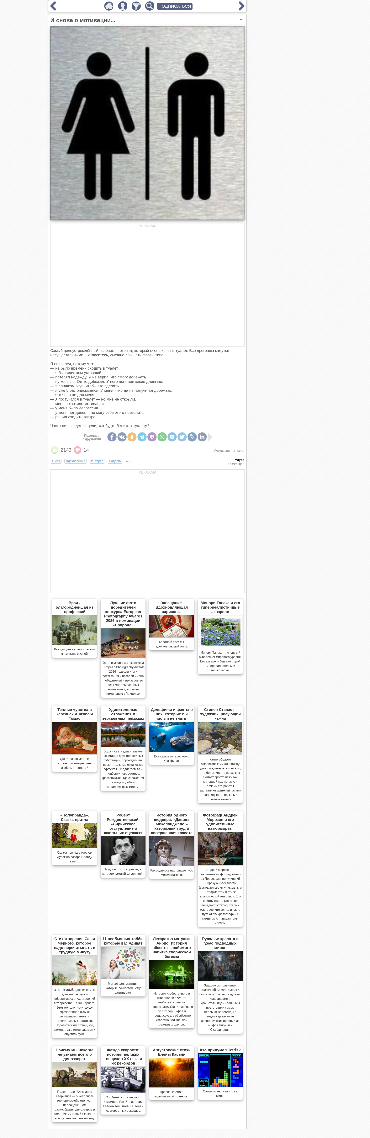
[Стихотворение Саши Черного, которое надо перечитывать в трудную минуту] (75, 984)
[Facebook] (112, 437)
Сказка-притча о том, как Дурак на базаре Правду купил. (74, 857)
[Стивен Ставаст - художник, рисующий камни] (220, 754)
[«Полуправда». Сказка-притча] (75, 847)
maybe (239, 460)
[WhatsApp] (162, 437)
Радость (115, 461)
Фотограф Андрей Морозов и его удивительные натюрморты (220, 822)
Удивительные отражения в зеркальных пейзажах (123, 714)
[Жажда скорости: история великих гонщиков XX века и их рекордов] (123, 1092)
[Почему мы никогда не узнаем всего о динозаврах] (75, 1086)
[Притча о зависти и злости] (53, 9)
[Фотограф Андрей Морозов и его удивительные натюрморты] (220, 864)
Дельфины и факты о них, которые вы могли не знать (172, 714)
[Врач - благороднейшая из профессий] (75, 643)
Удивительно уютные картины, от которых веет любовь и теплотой (74, 763)
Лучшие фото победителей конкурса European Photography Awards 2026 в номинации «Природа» (123, 614)
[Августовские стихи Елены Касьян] (172, 1086)
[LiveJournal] (192, 437)
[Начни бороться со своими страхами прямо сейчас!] (241, 9)
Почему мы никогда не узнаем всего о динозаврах (74, 1054)
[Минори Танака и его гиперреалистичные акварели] (220, 647)
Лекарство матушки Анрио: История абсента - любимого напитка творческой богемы (172, 948)
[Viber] (152, 437)
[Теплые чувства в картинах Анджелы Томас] (75, 753)
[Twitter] (182, 437)
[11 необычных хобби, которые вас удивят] (123, 978)
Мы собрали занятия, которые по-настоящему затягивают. (123, 988)
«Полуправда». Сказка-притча (74, 817)
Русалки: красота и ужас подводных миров (220, 943)
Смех (56, 461)
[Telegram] (142, 437)
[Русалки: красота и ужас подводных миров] (220, 980)
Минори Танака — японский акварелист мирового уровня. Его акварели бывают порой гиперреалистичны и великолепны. (220, 661)
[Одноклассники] (132, 437)
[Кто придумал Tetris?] (220, 1086)
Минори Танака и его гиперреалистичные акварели (220, 607)
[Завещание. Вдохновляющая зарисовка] (172, 636)
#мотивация (222, 450)
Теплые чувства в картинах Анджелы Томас (74, 714)
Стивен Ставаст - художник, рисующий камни (220, 714)
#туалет (238, 450)
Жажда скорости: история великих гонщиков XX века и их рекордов (123, 1056)
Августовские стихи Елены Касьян (172, 1052)
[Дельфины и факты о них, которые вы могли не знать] (172, 751)
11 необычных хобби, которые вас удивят (123, 941)
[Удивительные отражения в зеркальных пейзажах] (123, 746)
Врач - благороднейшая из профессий (74, 607)
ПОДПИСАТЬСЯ (175, 6)
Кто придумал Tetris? (220, 1050)
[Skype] (172, 437)
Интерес (97, 461)
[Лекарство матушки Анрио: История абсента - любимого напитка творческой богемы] (172, 988)
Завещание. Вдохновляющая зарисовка (172, 607)
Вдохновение (75, 461)
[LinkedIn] (202, 437)
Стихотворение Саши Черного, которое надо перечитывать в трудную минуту (74, 945)
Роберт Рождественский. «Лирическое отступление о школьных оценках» (123, 824)
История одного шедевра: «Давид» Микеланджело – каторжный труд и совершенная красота (172, 824)
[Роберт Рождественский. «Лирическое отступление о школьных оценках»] (123, 863)
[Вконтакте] (122, 437)
